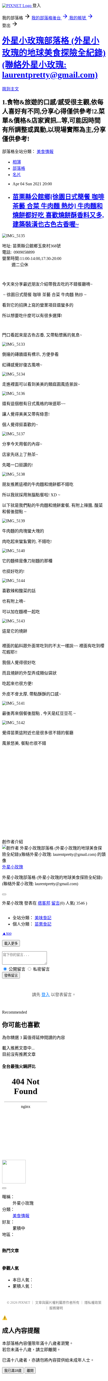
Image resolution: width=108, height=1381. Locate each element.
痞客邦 (44, 903)
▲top (7, 933)
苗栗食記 (43, 924)
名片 (17, 174)
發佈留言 (11, 975)
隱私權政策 (92, 1302)
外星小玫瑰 (12, 867)
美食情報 (45, 151)
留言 (55, 903)
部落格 (19, 168)
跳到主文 (10, 89)
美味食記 (43, 918)
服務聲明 (56, 1308)
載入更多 (11, 943)
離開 (30, 1371)
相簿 (17, 162)
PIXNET (24, 1302)
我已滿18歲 (12, 1371)
